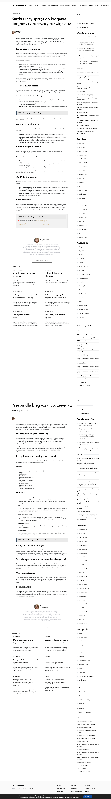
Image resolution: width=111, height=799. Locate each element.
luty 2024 (81, 233)
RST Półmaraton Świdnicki (84, 335)
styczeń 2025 (83, 190)
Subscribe (106, 5)
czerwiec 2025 (83, 174)
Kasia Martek (18, 31)
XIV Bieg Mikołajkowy (83, 363)
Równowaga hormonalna (86, 290)
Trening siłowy (83, 305)
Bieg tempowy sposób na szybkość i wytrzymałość (86, 43)
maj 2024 (81, 221)
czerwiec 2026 (83, 151)
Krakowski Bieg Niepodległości (86, 338)
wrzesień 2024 (83, 206)
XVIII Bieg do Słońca (82, 379)
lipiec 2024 (82, 214)
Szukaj (78, 14)
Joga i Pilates (83, 251)
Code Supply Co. (29, 788)
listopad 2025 (83, 163)
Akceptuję (87, 796)
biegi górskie (46, 223)
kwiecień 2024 (83, 225)
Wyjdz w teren (81, 91)
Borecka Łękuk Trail (82, 355)
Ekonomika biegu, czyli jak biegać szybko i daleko (89, 57)
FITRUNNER (19, 5)
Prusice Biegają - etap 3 (84, 376)
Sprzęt (81, 298)
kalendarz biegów (41, 220)
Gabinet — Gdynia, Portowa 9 (85, 326)
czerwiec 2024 (83, 217)
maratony (21, 226)
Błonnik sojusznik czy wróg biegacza (87, 128)
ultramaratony (22, 223)
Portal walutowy (83, 27)
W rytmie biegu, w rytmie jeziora (86, 352)
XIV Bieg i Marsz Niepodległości (86, 349)
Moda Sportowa (16, 13)
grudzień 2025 (83, 159)
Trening (81, 301)
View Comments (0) (40, 260)
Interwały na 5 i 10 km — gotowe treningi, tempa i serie (88, 38)
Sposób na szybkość (82, 112)
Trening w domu (83, 309)
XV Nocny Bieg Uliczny (83, 385)
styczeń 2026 (83, 155)
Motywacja (82, 270)
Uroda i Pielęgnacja (85, 313)
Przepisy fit (82, 286)
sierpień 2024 (83, 210)
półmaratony (22, 224)
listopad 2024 (83, 198)
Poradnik (81, 282)
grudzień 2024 (83, 194)
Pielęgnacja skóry (84, 278)
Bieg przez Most (81, 382)
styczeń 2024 (83, 237)
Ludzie (81, 262)
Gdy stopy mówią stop (83, 125)
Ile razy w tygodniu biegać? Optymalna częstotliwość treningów (87, 50)
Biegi (80, 247)
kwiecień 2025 (83, 182)
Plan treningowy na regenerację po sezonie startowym (88, 62)
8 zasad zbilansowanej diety (85, 95)
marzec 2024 (83, 229)
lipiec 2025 (82, 171)
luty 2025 (81, 186)
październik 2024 (84, 202)
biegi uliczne (46, 224)
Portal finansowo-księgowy (87, 23)
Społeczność (82, 294)
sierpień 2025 (83, 167)
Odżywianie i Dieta (84, 274)
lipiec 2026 (82, 147)
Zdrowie (81, 317)
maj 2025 (81, 178)
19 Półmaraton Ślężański (84, 341)
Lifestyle (81, 258)
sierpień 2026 (83, 143)
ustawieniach (76, 797)
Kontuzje (81, 254)
